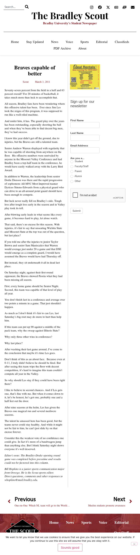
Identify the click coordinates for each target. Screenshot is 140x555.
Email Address (79, 145)
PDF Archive (62, 48)
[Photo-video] (124, 7)
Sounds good (70, 547)
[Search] (27, 7)
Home (15, 41)
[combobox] (14, 7)
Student (78, 161)
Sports (84, 41)
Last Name (76, 133)
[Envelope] (132, 7)
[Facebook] (100, 7)
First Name (77, 120)
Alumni (78, 176)
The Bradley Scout (70, 15)
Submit (77, 210)
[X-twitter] (108, 7)
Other (77, 181)
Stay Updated (35, 41)
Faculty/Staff (81, 166)
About (82, 48)
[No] (134, 543)
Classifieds (122, 41)
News (54, 41)
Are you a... (77, 158)
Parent (78, 171)
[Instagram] (91, 7)
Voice (69, 41)
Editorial (102, 41)
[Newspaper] (116, 7)
